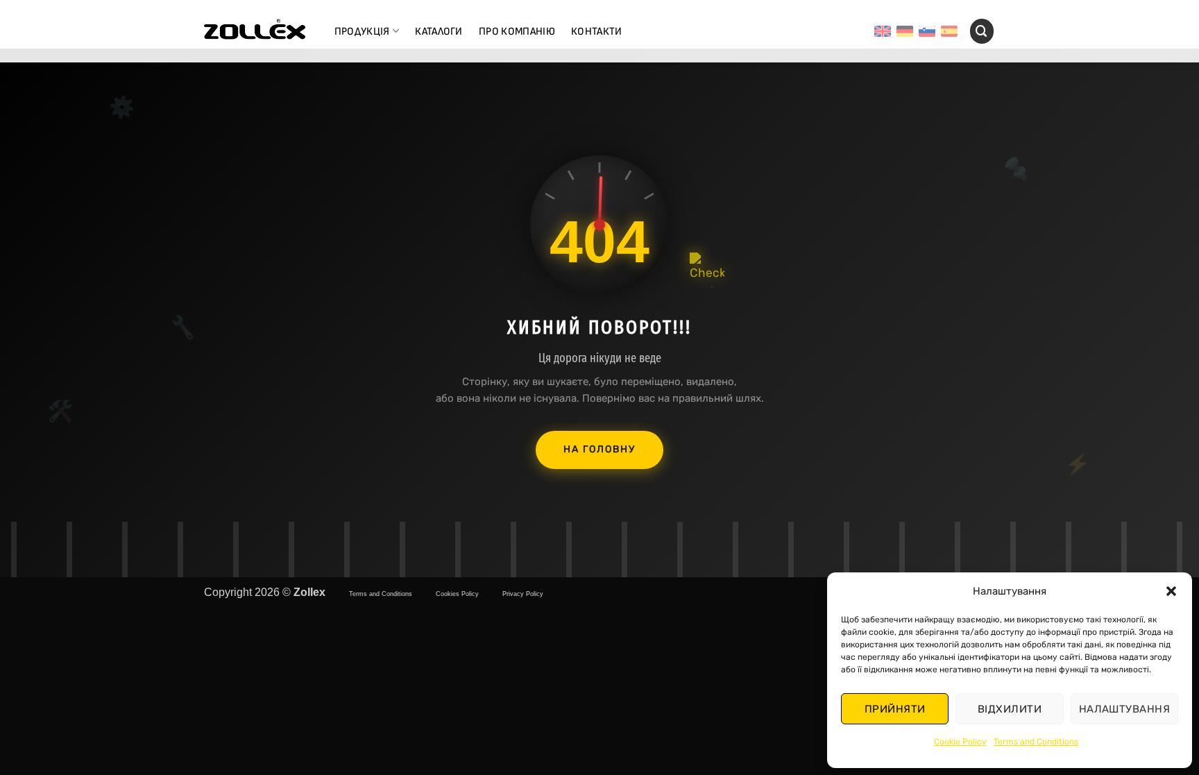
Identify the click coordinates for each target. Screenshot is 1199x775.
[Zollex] (254, 31)
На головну (599, 449)
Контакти (596, 31)
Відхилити (1009, 709)
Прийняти (895, 709)
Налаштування (1124, 709)
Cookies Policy (457, 593)
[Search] (982, 31)
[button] (1171, 591)
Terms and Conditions (1036, 742)
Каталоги (439, 31)
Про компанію (517, 31)
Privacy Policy (522, 593)
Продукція (362, 31)
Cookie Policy (960, 742)
